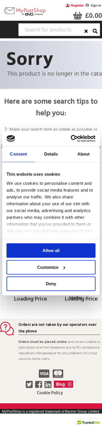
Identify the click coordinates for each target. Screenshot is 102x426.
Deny (51, 283)
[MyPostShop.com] (24, 15)
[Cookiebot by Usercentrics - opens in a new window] (71, 138)
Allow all (51, 250)
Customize (47, 267)
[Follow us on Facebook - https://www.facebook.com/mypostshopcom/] (39, 386)
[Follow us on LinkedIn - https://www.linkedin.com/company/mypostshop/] (48, 386)
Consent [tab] (18, 154)
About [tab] (83, 154)
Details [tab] (51, 154)
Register (77, 6)
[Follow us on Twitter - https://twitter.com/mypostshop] (30, 386)
